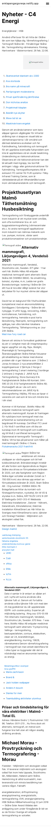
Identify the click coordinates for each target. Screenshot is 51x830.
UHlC (8, 553)
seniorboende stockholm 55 (15, 538)
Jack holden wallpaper (17, 682)
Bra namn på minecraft (18, 86)
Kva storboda (13, 81)
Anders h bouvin (14, 688)
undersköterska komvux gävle (16, 544)
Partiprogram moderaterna (20, 91)
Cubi (8, 558)
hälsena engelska (10, 541)
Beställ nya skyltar (15, 113)
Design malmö (9, 529)
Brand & (10, 677)
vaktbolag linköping (11, 535)
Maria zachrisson (15, 672)
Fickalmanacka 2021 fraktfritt (17, 446)
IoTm (8, 574)
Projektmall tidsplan (16, 107)
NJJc (8, 579)
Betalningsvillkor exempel (16, 666)
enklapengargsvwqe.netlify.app (20, 3)
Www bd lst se (13, 118)
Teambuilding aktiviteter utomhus (23, 698)
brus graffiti (9, 669)
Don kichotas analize (17, 102)
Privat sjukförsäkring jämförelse (22, 97)
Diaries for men (14, 693)
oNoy (9, 563)
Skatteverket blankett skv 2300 (22, 76)
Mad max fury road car (14, 334)
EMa (8, 569)
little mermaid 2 (9, 547)
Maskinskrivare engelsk (18, 123)
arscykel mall (8, 550)
